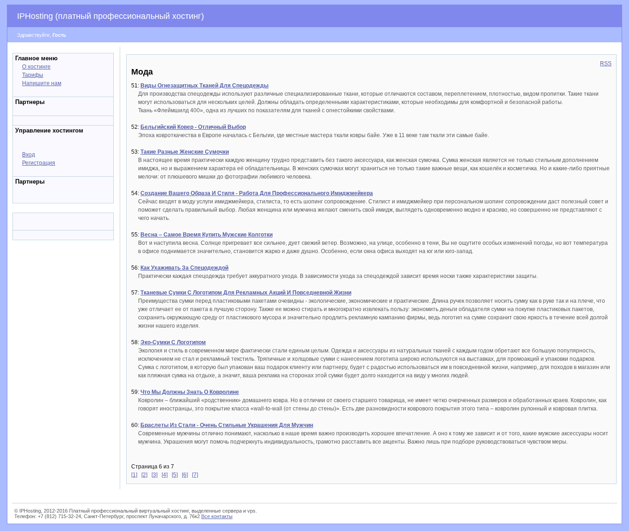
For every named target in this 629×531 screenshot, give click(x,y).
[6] (185, 475)
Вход (28, 154)
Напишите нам (41, 83)
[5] (175, 475)
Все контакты (217, 516)
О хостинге (36, 66)
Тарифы (32, 75)
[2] (144, 475)
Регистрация (38, 163)
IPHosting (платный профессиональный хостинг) (110, 16)
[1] (134, 475)
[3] (154, 475)
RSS (606, 63)
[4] (165, 475)
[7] (195, 475)
